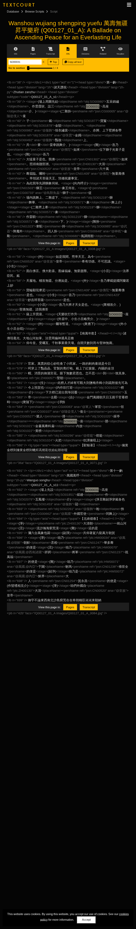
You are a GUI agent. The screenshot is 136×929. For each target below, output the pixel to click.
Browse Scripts (34, 11)
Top (54, 62)
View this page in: (49, 243)
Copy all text (74, 62)
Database (13, 11)
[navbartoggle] (129, 4)
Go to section (16, 68)
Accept (86, 919)
